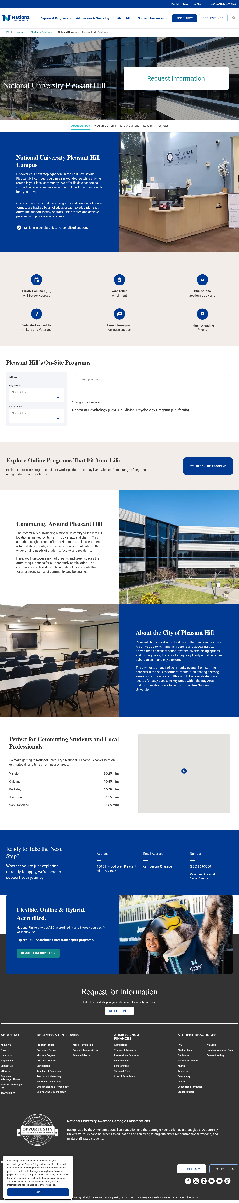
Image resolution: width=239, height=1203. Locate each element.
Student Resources (151, 18)
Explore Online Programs (208, 466)
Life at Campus (129, 125)
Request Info (213, 18)
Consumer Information (190, 1086)
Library (181, 1081)
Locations (19, 32)
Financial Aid (121, 1060)
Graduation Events (188, 1060)
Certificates (43, 1065)
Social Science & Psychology (53, 1086)
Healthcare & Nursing (49, 1081)
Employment (8, 1060)
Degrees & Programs (54, 18)
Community (184, 1076)
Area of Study (15, 406)
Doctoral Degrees (46, 1060)
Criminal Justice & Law (85, 1050)
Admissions (120, 1044)
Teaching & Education (49, 1071)
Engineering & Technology (51, 1092)
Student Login (185, 1050)
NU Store (212, 1044)
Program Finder (45, 1044)
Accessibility (8, 1093)
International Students (126, 1055)
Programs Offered (105, 125)
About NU (123, 18)
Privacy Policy (112, 1197)
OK (38, 1192)
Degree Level (15, 385)
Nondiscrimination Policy (221, 1050)
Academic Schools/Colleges (10, 1078)
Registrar (183, 1071)
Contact (163, 125)
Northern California (41, 32)
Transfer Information (125, 1050)
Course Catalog (215, 1055)
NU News (5, 1071)
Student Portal (186, 1092)
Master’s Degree (46, 1055)
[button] (184, 771)
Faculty (5, 1050)
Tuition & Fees (122, 1071)
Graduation (184, 1055)
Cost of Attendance (124, 1076)
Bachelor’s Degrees (47, 1050)
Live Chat (197, 4)
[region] (38, 1178)
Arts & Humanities (83, 1044)
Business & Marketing (49, 1076)
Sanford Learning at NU (12, 1086)
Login (185, 4)
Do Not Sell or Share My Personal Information (146, 1197)
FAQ (180, 1044)
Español (175, 4)
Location (148, 125)
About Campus (80, 125)
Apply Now (184, 18)
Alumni (181, 1065)
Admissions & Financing (92, 18)
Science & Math (81, 1055)
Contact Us (7, 1065)
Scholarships (121, 1065)
